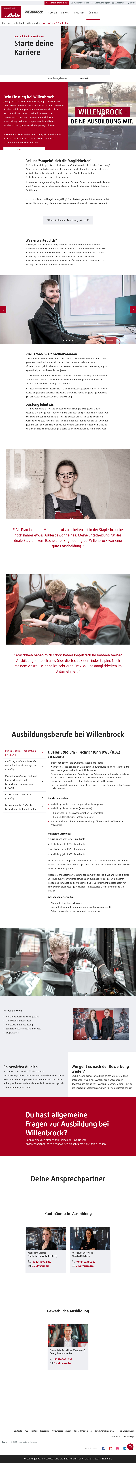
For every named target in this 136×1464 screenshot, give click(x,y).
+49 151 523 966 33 (85, 1262)
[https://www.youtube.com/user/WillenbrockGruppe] (110, 1448)
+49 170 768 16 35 (63, 1359)
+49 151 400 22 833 (41, 1262)
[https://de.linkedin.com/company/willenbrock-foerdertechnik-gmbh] (125, 1448)
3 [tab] (69, 340)
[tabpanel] (68, 309)
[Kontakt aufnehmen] (130, 1446)
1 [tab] (63, 340)
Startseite (18, 1431)
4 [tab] (72, 340)
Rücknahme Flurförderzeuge (122, 1437)
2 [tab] (66, 340)
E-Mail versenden (40, 1266)
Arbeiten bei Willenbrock (26, 23)
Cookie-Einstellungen (125, 1431)
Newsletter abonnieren (104, 1431)
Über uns (6, 23)
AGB (26, 1431)
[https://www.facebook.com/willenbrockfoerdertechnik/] (103, 1448)
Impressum (44, 1431)
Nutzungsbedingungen (61, 1431)
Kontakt (84, 78)
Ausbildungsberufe (57, 78)
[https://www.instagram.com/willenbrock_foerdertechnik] (117, 1448)
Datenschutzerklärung (83, 1431)
